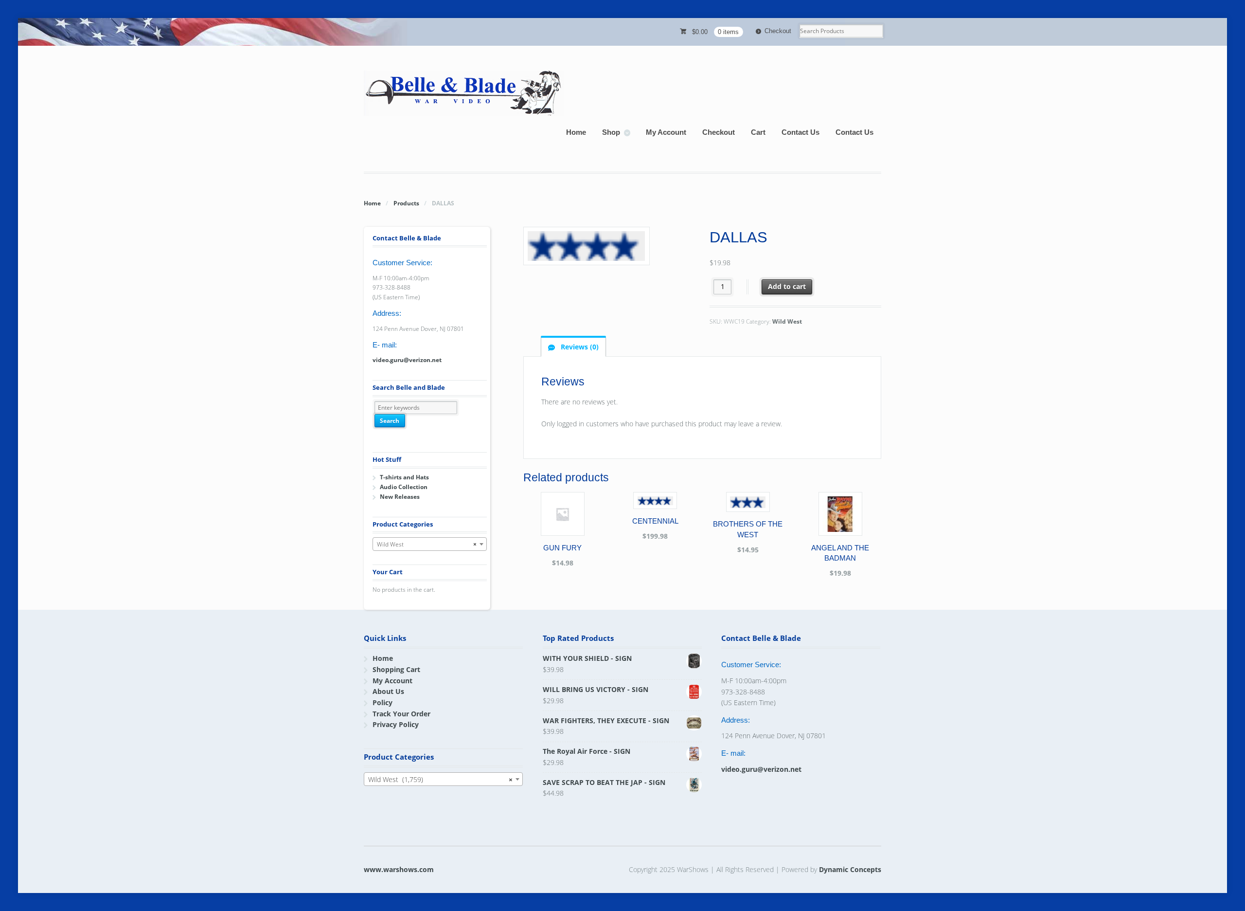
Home (576, 132)
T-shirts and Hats (404, 477)
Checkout (778, 31)
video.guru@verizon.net (407, 360)
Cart (758, 132)
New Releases (400, 496)
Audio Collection (403, 487)
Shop (611, 132)
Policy (382, 702)
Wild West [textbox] (427, 544)
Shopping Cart (396, 669)
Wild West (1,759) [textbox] (440, 779)
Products (406, 203)
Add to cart (787, 286)
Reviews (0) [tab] (579, 346)
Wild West (787, 321)
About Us (388, 691)
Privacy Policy (396, 724)
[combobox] (430, 544)
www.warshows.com (399, 869)
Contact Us (800, 132)
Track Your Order (401, 713)
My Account (666, 132)
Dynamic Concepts (850, 869)
